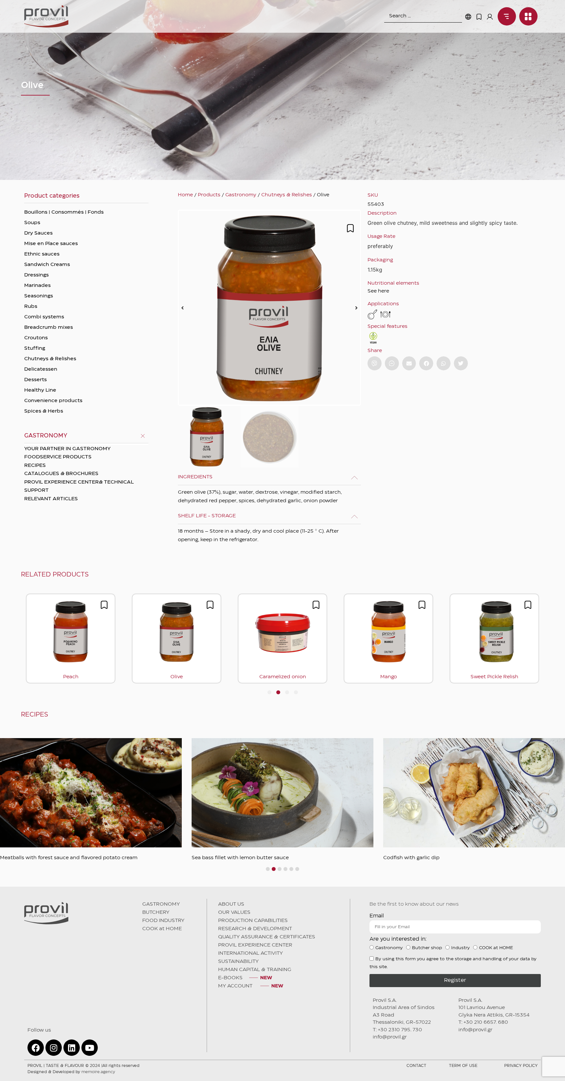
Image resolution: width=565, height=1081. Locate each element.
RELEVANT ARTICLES (51, 499)
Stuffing (34, 348)
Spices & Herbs (43, 411)
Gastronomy (240, 195)
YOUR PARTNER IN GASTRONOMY (67, 449)
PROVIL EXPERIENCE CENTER (255, 945)
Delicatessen (40, 369)
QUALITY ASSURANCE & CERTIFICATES (266, 937)
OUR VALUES (234, 912)
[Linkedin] (71, 1047)
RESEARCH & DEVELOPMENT (255, 929)
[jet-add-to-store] (350, 228)
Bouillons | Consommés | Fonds (64, 212)
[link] (505, 16)
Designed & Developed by (71, 1072)
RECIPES (35, 465)
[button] (182, 307)
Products (209, 195)
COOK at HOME (162, 929)
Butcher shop (427, 948)
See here (378, 291)
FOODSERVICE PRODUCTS (58, 457)
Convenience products (53, 401)
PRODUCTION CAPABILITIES (253, 920)
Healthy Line (40, 390)
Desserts (35, 380)
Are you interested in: (398, 939)
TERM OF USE (463, 1066)
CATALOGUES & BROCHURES (61, 473)
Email (376, 915)
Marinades (37, 285)
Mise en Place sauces (51, 243)
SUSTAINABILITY (238, 961)
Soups (32, 223)
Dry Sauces (38, 233)
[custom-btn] (375, 363)
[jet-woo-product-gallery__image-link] (269, 308)
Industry (460, 948)
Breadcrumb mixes (48, 327)
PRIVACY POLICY (521, 1066)
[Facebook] (35, 1047)
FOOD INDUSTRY (163, 920)
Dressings (36, 275)
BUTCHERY (155, 912)
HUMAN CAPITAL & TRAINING (254, 969)
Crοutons (36, 338)
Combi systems (44, 317)
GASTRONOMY (161, 904)
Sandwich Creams (47, 264)
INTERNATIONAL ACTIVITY (250, 953)
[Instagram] (53, 1047)
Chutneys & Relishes (50, 359)
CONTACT (416, 1066)
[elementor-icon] (479, 17)
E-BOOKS (230, 978)
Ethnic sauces (42, 254)
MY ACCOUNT (236, 986)
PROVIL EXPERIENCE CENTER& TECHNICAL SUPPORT (79, 486)
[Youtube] (89, 1047)
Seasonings (38, 296)
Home (185, 195)
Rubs (30, 306)
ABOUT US (231, 904)
